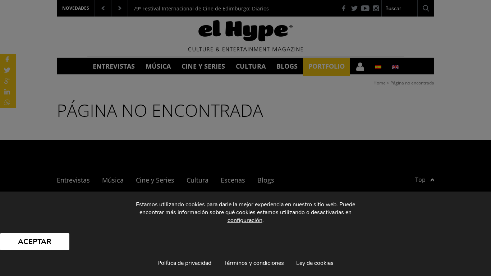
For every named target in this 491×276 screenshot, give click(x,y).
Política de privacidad (184, 263)
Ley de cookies (315, 263)
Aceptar (34, 242)
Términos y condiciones (254, 263)
